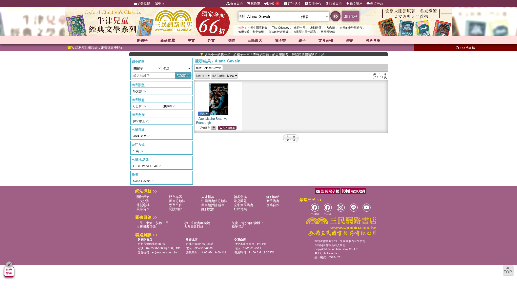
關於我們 (143, 196)
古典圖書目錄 (193, 226)
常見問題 (240, 200)
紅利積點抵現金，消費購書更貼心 (95, 47)
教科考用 (373, 40)
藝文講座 (356, 3)
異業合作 (143, 209)
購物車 (255, 3)
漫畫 (349, 40)
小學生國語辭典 (257, 27)
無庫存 (206, 127)
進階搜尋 (350, 16)
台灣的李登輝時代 (351, 27)
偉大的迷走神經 (278, 32)
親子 (302, 40)
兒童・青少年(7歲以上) (248, 222)
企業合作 (272, 204)
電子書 (280, 40)
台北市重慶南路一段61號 (250, 244)
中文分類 (143, 200)
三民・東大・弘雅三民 (152, 222)
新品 (167, 40)
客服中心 (314, 3)
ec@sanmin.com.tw (164, 252)
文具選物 (325, 40)
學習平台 (376, 3)
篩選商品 (183, 75)
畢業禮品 (238, 226)
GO (335, 16)
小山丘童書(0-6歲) (197, 222)
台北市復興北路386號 (151, 244)
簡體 (231, 40)
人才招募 (207, 196)
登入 (161, 3)
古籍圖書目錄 (146, 226)
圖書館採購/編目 (213, 204)
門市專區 (175, 196)
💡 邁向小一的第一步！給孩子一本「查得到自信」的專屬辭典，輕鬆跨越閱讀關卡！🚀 (252, 54)
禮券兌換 (240, 196)
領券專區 (335, 3)
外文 (211, 40)
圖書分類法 (177, 200)
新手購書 (272, 200)
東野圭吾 (299, 27)
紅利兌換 (294, 3)
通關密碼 (143, 204)
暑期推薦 (316, 27)
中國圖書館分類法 (214, 200)
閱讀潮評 (175, 209)
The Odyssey (280, 27)
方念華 (330, 27)
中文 (191, 40)
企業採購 (144, 3)
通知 (273, 3)
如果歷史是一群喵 (304, 32)
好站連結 (240, 209)
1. (212, 120)
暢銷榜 (142, 40)
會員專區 (236, 3)
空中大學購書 (243, 204)
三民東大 (255, 40)
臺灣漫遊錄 (328, 32)
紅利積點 (272, 196)
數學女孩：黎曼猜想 (251, 32)
